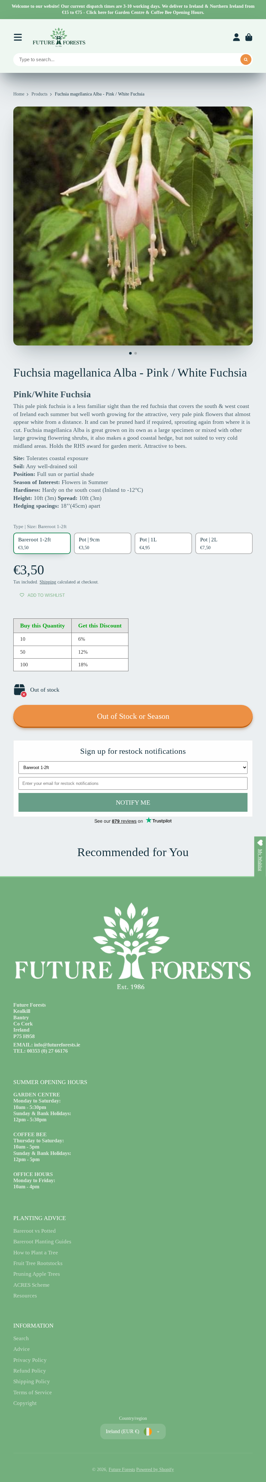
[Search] (245, 59)
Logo (58, 37)
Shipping (48, 582)
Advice (21, 1349)
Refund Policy (29, 1371)
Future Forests (122, 1469)
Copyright (25, 1403)
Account (236, 37)
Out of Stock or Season (133, 716)
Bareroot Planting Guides (42, 1242)
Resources (25, 1296)
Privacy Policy (30, 1360)
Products (39, 94)
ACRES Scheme (31, 1285)
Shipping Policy (31, 1381)
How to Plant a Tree (35, 1253)
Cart (249, 37)
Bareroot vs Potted (34, 1231)
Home (18, 94)
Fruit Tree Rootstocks (38, 1263)
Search (21, 1338)
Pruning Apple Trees (36, 1274)
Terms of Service (32, 1392)
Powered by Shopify (155, 1469)
